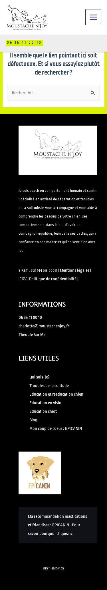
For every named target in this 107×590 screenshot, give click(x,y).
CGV (23, 279)
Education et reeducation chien (56, 394)
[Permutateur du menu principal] (93, 17)
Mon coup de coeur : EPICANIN (55, 428)
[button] (24, 43)
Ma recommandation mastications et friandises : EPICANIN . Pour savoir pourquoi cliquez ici (57, 525)
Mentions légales (74, 270)
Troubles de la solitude (49, 385)
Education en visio (45, 402)
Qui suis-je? (39, 377)
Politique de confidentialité (52, 279)
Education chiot (43, 411)
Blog (33, 420)
